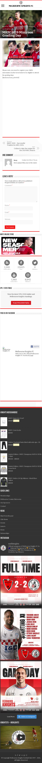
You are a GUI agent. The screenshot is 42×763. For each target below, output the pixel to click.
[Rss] (15, 755)
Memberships (5, 496)
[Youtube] (24, 755)
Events (2, 523)
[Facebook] (17, 755)
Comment (9, 185)
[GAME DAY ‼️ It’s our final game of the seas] (21, 687)
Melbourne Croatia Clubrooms (10, 499)
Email (7, 212)
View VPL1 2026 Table (21, 303)
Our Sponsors (5, 503)
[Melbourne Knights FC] (21, 3)
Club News (4, 519)
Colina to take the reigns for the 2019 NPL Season (24, 148)
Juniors (17, 26)
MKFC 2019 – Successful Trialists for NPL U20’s (16, 143)
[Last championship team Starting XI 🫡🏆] (21, 634)
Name (7, 205)
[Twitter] (20, 755)
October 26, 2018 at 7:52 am (29, 160)
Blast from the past (6, 516)
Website (7, 219)
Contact (3, 506)
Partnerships (4, 533)
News (12, 26)
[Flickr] (22, 755)
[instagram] (26, 755)
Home (6, 26)
